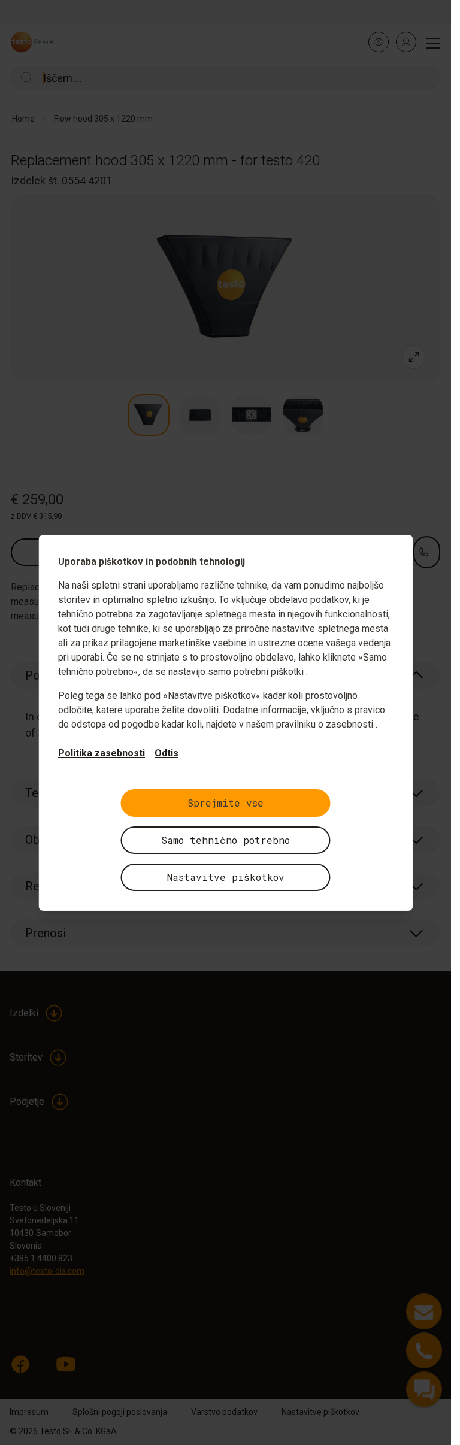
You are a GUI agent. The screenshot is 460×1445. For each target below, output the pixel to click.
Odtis (166, 753)
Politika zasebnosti (101, 753)
